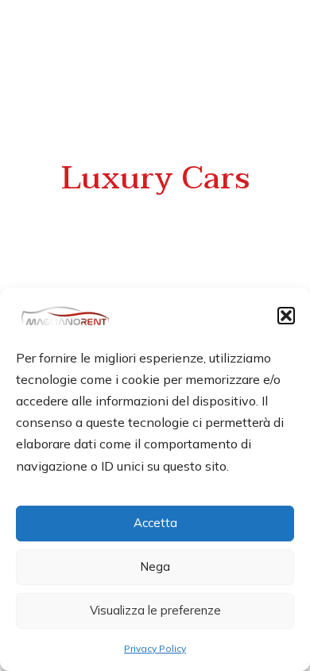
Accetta (155, 522)
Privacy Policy (155, 648)
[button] (286, 316)
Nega (155, 566)
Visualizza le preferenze (155, 610)
